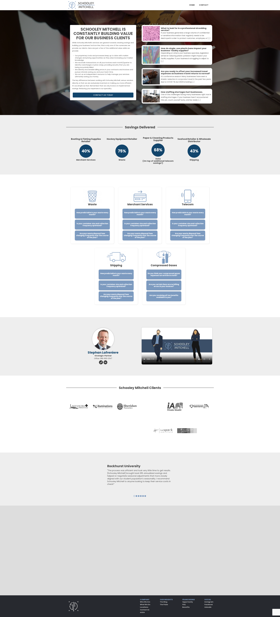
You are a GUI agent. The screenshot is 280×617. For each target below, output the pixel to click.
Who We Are (145, 602)
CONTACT (203, 5)
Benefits (186, 607)
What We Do (145, 604)
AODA (142, 612)
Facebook (208, 604)
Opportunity (187, 602)
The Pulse (164, 604)
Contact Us (144, 610)
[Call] (101, 362)
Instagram (208, 602)
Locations (144, 607)
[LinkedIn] (105, 362)
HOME (192, 5)
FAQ (184, 604)
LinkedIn (207, 607)
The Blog (163, 602)
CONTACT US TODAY (103, 95)
